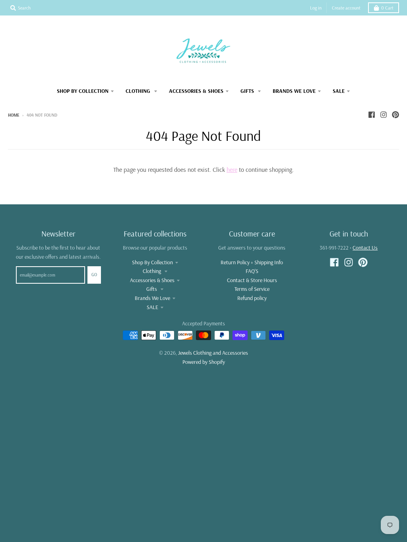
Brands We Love (152, 298)
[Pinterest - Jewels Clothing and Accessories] (395, 114)
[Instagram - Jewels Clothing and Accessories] (383, 114)
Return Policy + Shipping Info (252, 262)
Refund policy (252, 298)
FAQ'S (252, 271)
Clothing (152, 271)
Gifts (152, 288)
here (232, 169)
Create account (346, 8)
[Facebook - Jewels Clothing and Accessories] (371, 114)
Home (13, 115)
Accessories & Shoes (152, 280)
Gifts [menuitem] (248, 90)
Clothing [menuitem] (139, 90)
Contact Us (365, 247)
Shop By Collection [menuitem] (83, 90)
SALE (152, 307)
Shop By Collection (152, 262)
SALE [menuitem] (339, 90)
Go (94, 274)
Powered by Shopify (203, 361)
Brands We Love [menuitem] (294, 90)
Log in (316, 8)
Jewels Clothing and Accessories (213, 352)
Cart (387, 8)
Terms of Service (252, 288)
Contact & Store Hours (252, 280)
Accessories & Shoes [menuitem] (196, 90)
